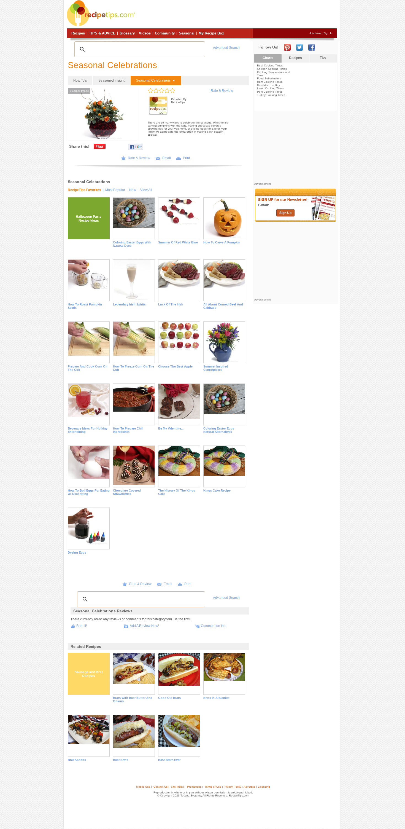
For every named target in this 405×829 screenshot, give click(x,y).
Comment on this (213, 626)
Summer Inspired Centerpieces (215, 368)
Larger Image (79, 90)
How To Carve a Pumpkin (221, 242)
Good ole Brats (169, 697)
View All (146, 190)
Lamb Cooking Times (270, 88)
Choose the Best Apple (175, 366)
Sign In (328, 33)
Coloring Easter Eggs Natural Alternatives (218, 430)
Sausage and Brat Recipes (89, 674)
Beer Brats (120, 759)
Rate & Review (222, 91)
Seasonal (187, 33)
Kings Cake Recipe (217, 490)
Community (165, 33)
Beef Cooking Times (270, 65)
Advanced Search (226, 48)
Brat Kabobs (77, 759)
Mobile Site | (144, 786)
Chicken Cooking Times (272, 68)
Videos (145, 33)
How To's (80, 80)
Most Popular (115, 190)
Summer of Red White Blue (178, 242)
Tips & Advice (102, 33)
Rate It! (81, 626)
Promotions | (195, 786)
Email (166, 158)
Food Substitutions (269, 78)
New (132, 190)
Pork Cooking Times (269, 91)
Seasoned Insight (111, 80)
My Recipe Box (211, 33)
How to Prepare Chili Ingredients (128, 430)
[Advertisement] (236, 14)
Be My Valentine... (170, 428)
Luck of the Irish (170, 304)
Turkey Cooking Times (271, 94)
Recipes (78, 33)
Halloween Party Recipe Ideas (88, 218)
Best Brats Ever (169, 759)
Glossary (127, 33)
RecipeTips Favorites (84, 190)
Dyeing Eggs (77, 552)
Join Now (315, 33)
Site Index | (178, 786)
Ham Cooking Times (269, 81)
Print (186, 158)
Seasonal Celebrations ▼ (155, 80)
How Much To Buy (268, 85)
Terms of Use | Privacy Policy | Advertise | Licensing (237, 786)
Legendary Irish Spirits (129, 304)
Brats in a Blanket (216, 697)
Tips (323, 58)
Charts (268, 58)
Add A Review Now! (144, 626)
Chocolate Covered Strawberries (127, 492)
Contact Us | (161, 786)
